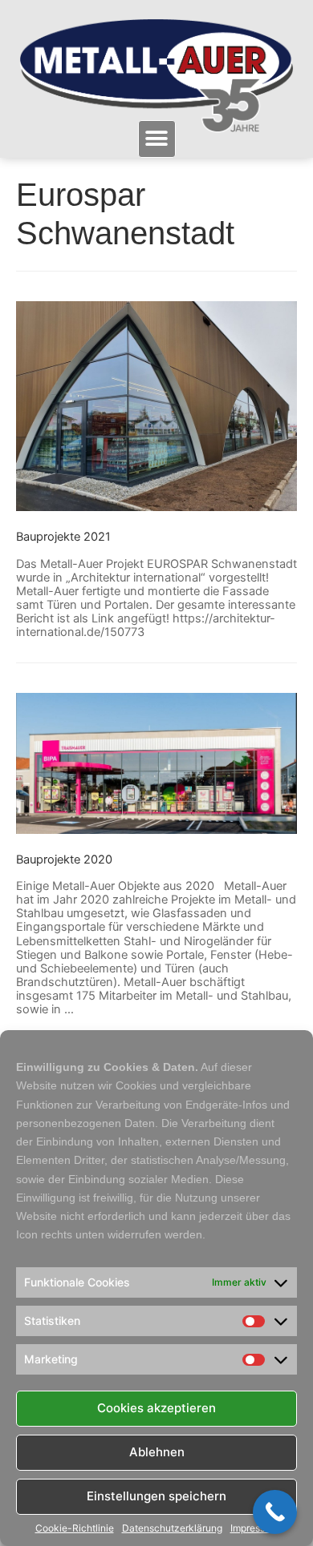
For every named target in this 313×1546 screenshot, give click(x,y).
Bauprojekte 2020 (64, 859)
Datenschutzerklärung (172, 1528)
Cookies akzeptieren (156, 1407)
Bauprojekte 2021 (63, 536)
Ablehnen (157, 1451)
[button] (157, 139)
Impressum (254, 1528)
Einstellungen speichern (156, 1496)
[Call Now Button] (275, 1512)
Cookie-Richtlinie (74, 1528)
